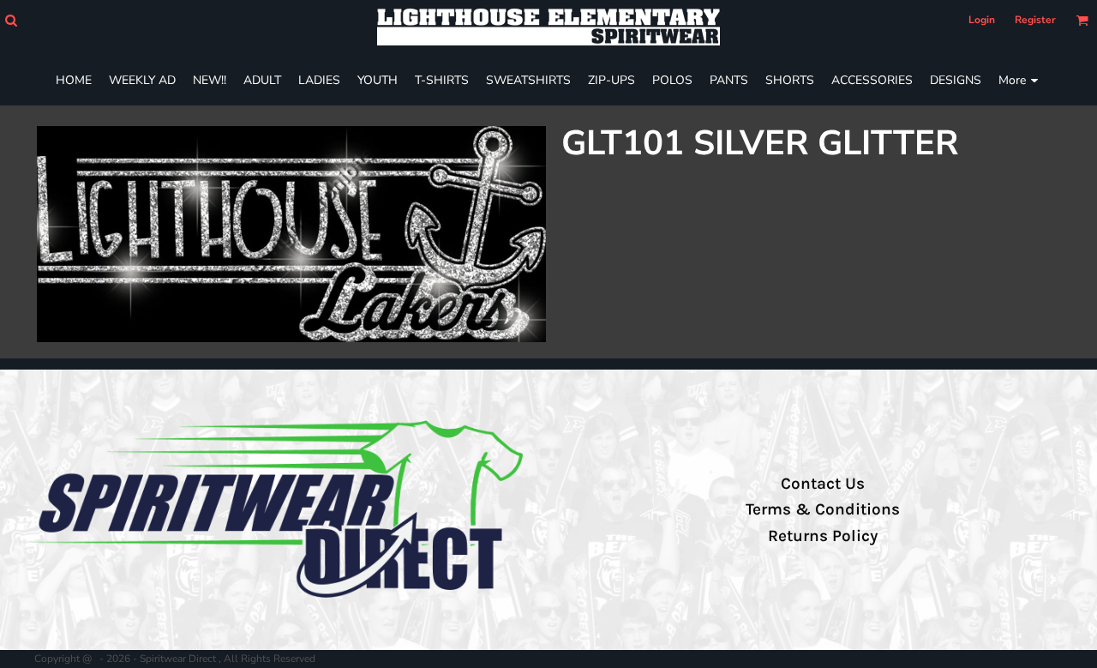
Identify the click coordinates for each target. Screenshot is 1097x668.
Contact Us (823, 483)
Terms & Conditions (823, 509)
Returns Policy (823, 536)
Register (1035, 20)
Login (981, 20)
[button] (10, 20)
